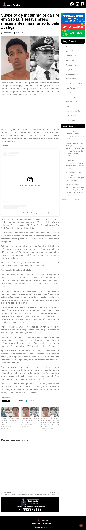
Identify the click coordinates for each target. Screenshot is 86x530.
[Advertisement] (30, 112)
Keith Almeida (71, 97)
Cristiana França (72, 65)
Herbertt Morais (72, 102)
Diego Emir (70, 60)
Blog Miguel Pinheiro (74, 83)
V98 (67, 106)
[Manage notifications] (81, 525)
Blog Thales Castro (73, 88)
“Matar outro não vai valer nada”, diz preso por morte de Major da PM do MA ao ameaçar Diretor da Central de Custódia (50, 422)
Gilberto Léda (71, 56)
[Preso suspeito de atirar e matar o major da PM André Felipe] (30, 412)
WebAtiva (48, 527)
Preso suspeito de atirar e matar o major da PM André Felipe (30, 420)
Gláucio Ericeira (72, 51)
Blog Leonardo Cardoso (75, 111)
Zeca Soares (70, 93)
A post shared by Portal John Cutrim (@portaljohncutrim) (30, 213)
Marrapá (69, 46)
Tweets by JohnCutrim (70, 199)
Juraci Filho (70, 120)
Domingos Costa (72, 74)
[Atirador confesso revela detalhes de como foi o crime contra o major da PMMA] (10, 412)
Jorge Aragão (71, 69)
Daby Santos (71, 79)
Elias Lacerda (71, 116)
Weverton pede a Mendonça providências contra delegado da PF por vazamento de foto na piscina (75, 190)
